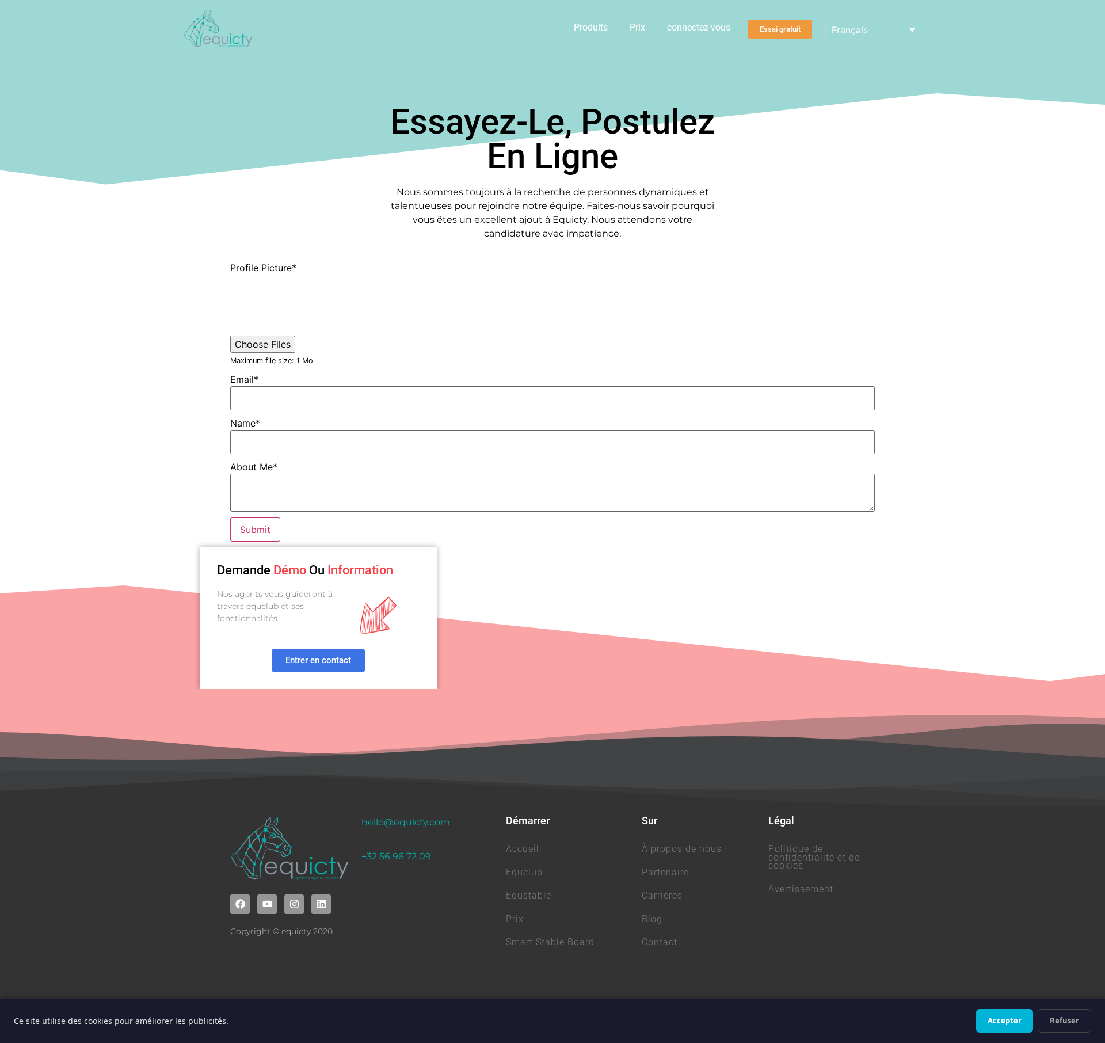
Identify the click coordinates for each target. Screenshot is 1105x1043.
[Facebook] (240, 904)
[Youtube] (267, 904)
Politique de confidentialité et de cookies (814, 857)
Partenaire (665, 872)
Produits (591, 27)
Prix (637, 27)
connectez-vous (698, 27)
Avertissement (800, 889)
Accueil (522, 848)
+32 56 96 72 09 (396, 856)
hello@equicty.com (405, 822)
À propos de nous (682, 848)
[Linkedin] (321, 904)
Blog (652, 918)
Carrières (662, 895)
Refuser (1064, 1020)
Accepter (1005, 1020)
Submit (255, 529)
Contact (659, 942)
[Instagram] (294, 904)
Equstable (528, 895)
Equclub (524, 872)
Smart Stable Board (550, 942)
